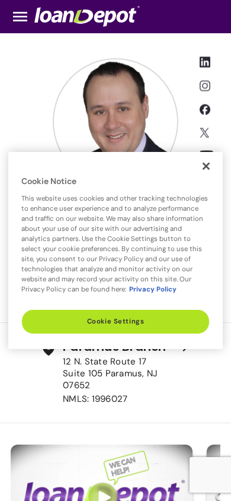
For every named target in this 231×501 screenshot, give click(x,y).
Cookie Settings (116, 321)
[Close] (206, 166)
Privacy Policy (153, 289)
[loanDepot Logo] (87, 15)
